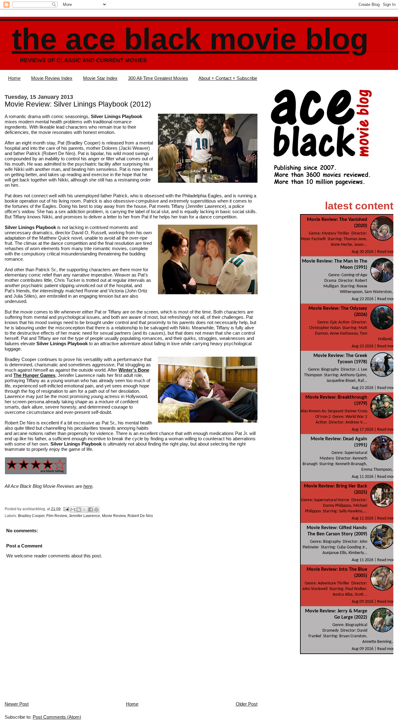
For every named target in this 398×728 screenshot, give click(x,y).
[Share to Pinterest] (96, 509)
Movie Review (114, 516)
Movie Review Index (51, 78)
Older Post (246, 704)
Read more (386, 252)
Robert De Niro (140, 516)
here (87, 486)
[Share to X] (84, 509)
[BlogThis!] (79, 509)
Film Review (56, 516)
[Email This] (73, 509)
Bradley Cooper (31, 516)
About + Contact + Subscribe (227, 78)
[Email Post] (66, 508)
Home (14, 78)
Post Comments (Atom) (57, 717)
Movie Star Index (100, 78)
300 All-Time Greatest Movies (158, 78)
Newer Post (17, 704)
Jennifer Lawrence (84, 516)
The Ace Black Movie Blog (190, 39)
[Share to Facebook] (90, 509)
